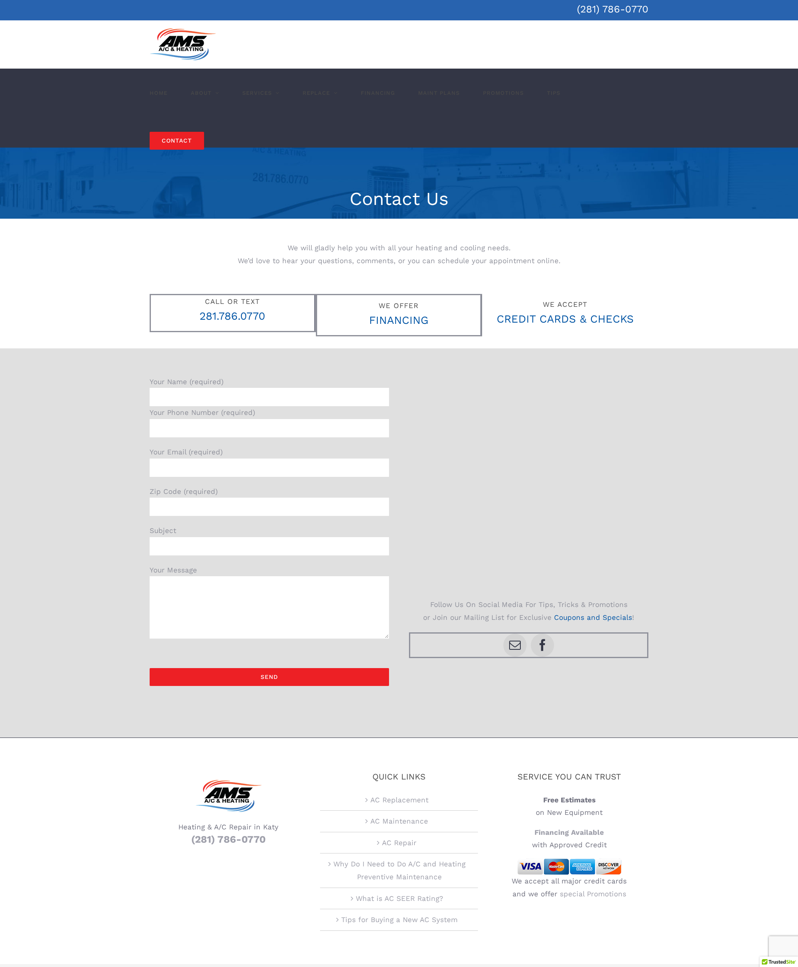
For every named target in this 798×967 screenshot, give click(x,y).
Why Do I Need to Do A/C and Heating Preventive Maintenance (399, 870)
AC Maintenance (399, 821)
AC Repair (399, 843)
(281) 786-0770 (612, 9)
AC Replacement (399, 800)
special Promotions (593, 894)
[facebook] (542, 645)
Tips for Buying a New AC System (399, 919)
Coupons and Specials (593, 617)
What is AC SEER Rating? (399, 898)
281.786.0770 (232, 316)
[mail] (515, 645)
